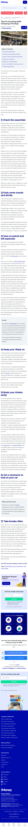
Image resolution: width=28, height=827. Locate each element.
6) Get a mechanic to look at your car (12, 64)
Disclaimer (15, 811)
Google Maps (8, 566)
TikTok (4, 784)
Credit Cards (8, 632)
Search (13, 825)
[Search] (25, 8)
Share (23, 27)
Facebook (5, 774)
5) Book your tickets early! (9, 61)
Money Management (7, 13)
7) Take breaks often (8, 66)
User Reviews (4, 762)
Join (25, 2)
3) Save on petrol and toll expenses (12, 56)
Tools (9, 825)
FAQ (2, 767)
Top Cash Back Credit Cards (8, 730)
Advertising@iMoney (14, 814)
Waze (6, 568)
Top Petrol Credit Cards (7, 721)
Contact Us (4, 764)
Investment (19, 13)
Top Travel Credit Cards (7, 726)
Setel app (13, 323)
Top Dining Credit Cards (7, 733)
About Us (3, 755)
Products (3, 825)
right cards (14, 256)
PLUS (17, 505)
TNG (24, 566)
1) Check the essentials (8, 51)
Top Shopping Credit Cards (8, 723)
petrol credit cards (19, 261)
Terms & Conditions (8, 668)
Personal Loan (8, 624)
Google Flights (17, 445)
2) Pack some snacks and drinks (11, 54)
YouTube (5, 781)
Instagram (5, 779)
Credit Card (8, 14)
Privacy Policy (21, 668)
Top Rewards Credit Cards (8, 728)
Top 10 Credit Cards (6, 719)
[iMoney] (4, 2)
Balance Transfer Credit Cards (9, 737)
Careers (3, 760)
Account (24, 825)
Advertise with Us (5, 757)
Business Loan (19, 624)
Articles (19, 825)
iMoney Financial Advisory (8, 745)
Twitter (5, 777)
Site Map (21, 811)
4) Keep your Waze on (8, 59)
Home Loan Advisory (6, 747)
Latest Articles (7, 17)
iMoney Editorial (6, 28)
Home (2, 17)
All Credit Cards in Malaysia (8, 735)
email (17, 665)
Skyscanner (6, 445)
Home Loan (19, 632)
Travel (2, 568)
